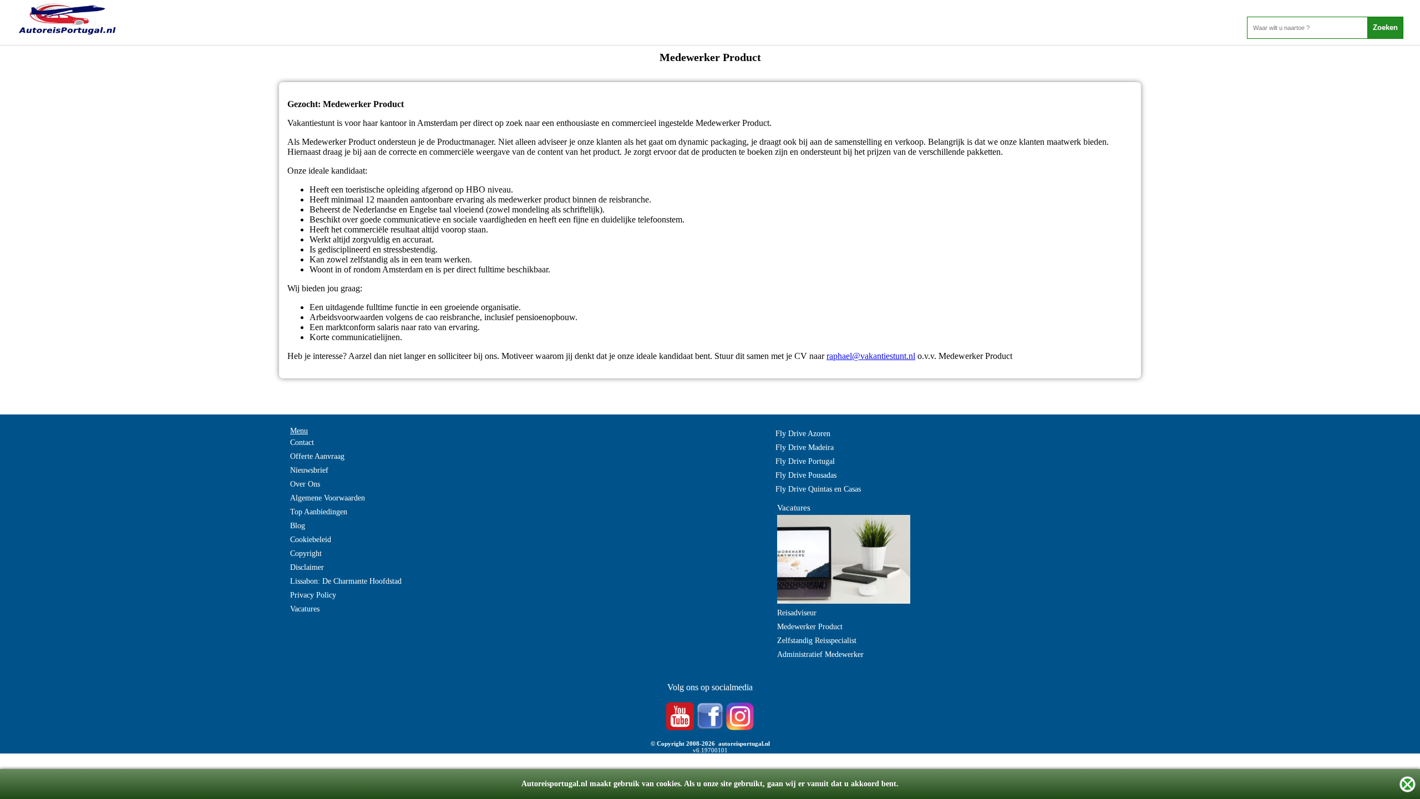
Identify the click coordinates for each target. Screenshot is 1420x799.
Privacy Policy (313, 595)
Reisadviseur (796, 613)
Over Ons (305, 484)
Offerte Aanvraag (317, 456)
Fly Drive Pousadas (805, 475)
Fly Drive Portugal (805, 461)
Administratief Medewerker (820, 654)
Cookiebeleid (310, 539)
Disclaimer (307, 567)
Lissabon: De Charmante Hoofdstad (346, 581)
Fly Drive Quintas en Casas (818, 489)
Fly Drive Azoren (802, 433)
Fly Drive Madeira (804, 447)
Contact (302, 442)
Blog (297, 526)
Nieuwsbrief (309, 470)
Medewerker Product (810, 627)
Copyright (306, 553)
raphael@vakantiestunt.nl (870, 356)
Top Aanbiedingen (318, 512)
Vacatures (305, 609)
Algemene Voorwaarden (327, 498)
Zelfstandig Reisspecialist (816, 640)
